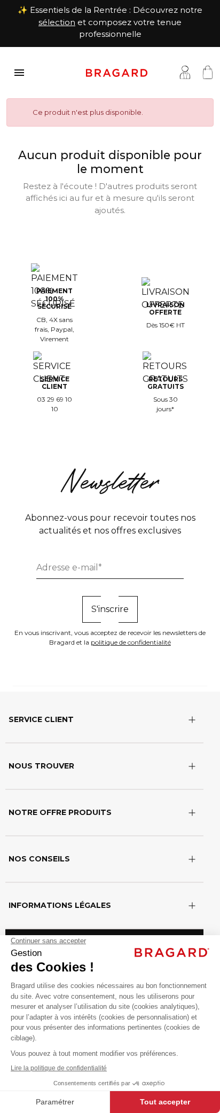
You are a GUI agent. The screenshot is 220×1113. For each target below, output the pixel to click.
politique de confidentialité (131, 642)
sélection (56, 22)
